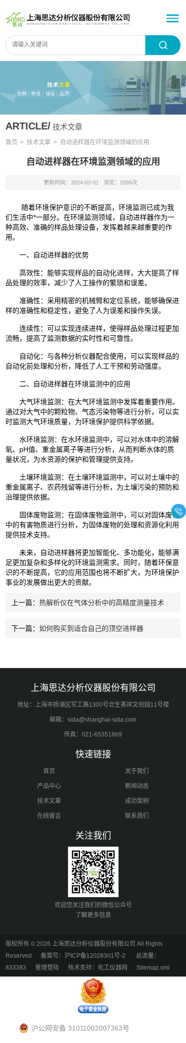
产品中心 (49, 786)
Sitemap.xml (153, 967)
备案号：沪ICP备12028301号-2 (84, 955)
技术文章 (39, 142)
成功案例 (137, 801)
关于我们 (137, 771)
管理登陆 (47, 967)
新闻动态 (137, 786)
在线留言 (49, 815)
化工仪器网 (112, 967)
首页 (11, 142)
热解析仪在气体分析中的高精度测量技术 (101, 603)
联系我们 (137, 815)
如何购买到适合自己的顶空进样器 (91, 628)
